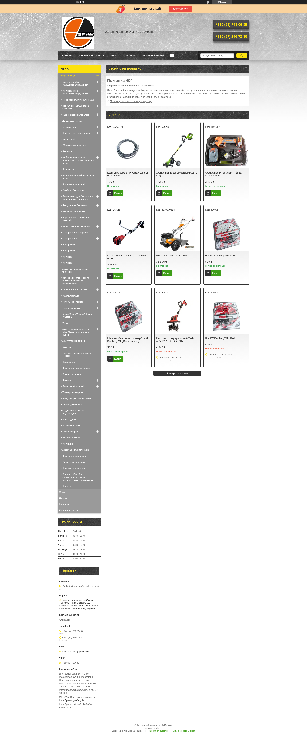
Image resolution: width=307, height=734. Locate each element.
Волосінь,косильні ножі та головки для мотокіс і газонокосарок (75, 281)
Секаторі (66, 347)
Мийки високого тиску (73, 462)
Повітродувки (69, 419)
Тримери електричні (72, 392)
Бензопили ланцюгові (73, 184)
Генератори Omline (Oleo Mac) (78, 99)
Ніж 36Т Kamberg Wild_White (220, 255)
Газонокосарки (70, 431)
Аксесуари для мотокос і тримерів (75, 270)
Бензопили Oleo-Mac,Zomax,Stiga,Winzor (75, 83)
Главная (66, 55)
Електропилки (69, 238)
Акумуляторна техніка (73, 341)
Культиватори (69, 127)
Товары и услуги (89, 55)
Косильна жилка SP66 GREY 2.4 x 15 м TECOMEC (127, 174)
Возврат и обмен (153, 55)
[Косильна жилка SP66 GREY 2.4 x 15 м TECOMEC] (128, 150)
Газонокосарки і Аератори (76, 114)
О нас (113, 55)
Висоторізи (68, 169)
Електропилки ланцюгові (75, 232)
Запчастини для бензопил (76, 226)
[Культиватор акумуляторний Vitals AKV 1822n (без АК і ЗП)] (177, 316)
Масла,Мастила (70, 295)
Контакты (129, 55)
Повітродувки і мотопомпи (76, 133)
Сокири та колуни (71, 374)
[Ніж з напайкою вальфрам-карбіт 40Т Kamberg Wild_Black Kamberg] (128, 316)
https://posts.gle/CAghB (71, 700)
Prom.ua (169, 725)
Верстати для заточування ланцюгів (76, 219)
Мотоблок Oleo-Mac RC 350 (171, 255)
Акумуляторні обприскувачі (76, 398)
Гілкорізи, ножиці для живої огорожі (76, 354)
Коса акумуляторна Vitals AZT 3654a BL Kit (127, 257)
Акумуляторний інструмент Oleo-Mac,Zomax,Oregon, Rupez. (76, 332)
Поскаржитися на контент (157, 731)
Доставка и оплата (69, 510)
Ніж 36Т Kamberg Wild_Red (220, 338)
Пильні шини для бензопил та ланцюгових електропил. (78, 197)
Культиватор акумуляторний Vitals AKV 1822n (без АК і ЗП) (175, 340)
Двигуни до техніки (72, 121)
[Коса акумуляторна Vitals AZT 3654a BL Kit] (128, 233)
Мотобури (67, 443)
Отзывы (63, 498)
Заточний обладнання (73, 211)
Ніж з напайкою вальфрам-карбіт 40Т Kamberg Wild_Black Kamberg (127, 340)
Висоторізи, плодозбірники (76, 368)
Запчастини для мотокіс (74, 289)
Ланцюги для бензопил (74, 205)
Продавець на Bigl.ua (153, 728)
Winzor (65, 323)
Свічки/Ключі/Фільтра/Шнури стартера (77, 315)
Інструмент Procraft (72, 302)
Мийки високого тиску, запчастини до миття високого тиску (78, 160)
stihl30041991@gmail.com (75, 651)
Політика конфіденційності (183, 731)
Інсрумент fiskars (71, 308)
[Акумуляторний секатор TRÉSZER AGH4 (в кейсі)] (226, 150)
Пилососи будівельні (73, 386)
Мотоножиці (68, 139)
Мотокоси (67, 256)
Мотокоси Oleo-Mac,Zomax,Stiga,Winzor (75, 92)
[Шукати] (241, 55)
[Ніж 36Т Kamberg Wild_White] (226, 233)
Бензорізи (67, 151)
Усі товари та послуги (176, 373)
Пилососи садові (71, 425)
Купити (118, 193)
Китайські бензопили (73, 190)
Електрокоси (68, 250)
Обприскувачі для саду (74, 145)
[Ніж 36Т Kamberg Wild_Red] (226, 316)
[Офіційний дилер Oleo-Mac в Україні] (78, 32)
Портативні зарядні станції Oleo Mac (76, 107)
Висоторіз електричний (74, 456)
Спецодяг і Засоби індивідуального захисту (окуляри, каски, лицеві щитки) (78, 477)
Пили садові (68, 362)
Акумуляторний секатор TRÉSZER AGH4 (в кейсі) (224, 174)
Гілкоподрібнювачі (72, 404)
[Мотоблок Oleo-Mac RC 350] (177, 233)
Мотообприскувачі (71, 437)
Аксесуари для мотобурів (75, 450)
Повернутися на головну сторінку (131, 101)
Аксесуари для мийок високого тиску (78, 176)
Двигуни (66, 380)
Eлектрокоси (68, 244)
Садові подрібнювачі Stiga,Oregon (73, 412)
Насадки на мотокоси (73, 468)
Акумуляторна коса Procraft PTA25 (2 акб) (176, 174)
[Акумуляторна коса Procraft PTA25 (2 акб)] (177, 150)
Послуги (66, 486)
